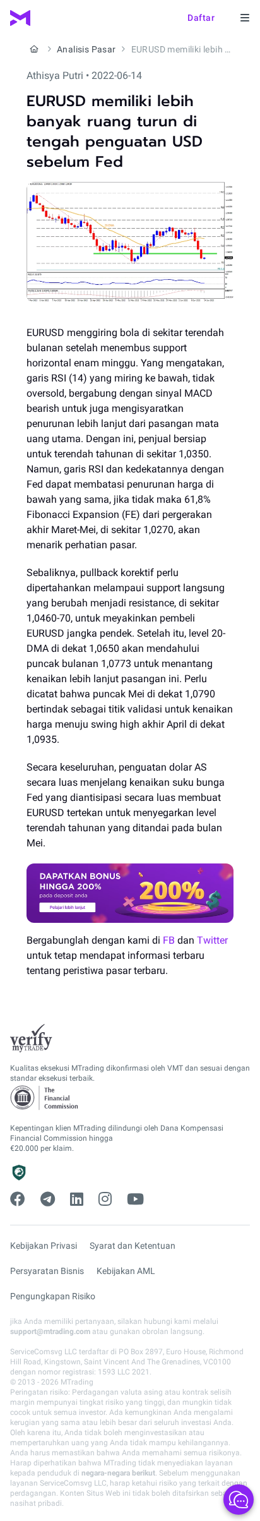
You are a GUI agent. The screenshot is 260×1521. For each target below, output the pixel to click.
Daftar (201, 18)
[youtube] (135, 1199)
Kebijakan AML (126, 1271)
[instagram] (105, 1199)
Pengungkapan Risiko (52, 1296)
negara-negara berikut (118, 1473)
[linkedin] (76, 1199)
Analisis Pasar (86, 49)
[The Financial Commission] (45, 1098)
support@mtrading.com (50, 1331)
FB (169, 940)
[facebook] (17, 1199)
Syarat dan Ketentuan (132, 1246)
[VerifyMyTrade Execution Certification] (31, 1038)
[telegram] (47, 1199)
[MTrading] (20, 18)
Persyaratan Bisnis (47, 1271)
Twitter (212, 940)
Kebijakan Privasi (43, 1246)
